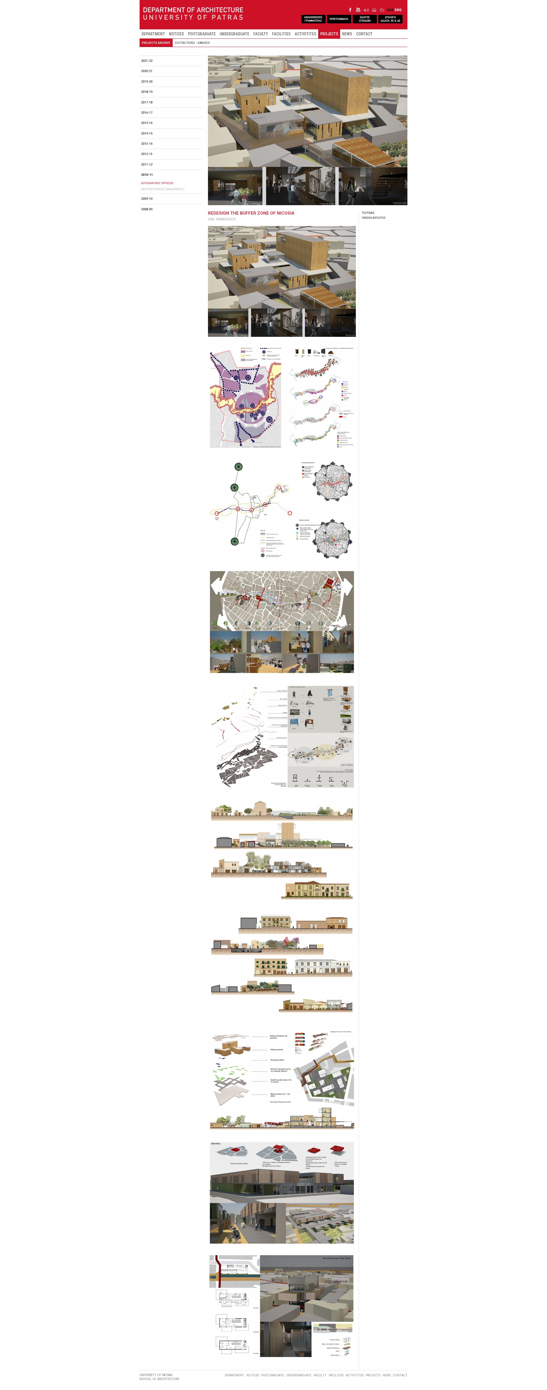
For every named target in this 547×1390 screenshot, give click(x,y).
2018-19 (146, 92)
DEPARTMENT (153, 34)
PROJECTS (329, 34)
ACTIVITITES (305, 34)
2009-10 (146, 199)
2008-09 (146, 209)
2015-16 (146, 123)
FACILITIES (281, 34)
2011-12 (146, 164)
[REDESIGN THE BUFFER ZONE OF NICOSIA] (282, 281)
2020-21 (146, 71)
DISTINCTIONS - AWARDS (192, 43)
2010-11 (147, 175)
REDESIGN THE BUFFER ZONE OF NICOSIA (251, 213)
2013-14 (146, 144)
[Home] (193, 14)
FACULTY (260, 34)
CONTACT (364, 34)
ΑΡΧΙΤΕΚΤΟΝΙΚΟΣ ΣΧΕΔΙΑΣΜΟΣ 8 (162, 189)
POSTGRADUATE (202, 34)
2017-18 (146, 102)
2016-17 (146, 113)
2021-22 (146, 61)
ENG (398, 10)
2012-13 (146, 154)
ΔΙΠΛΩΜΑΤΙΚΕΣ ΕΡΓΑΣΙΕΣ (157, 183)
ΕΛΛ (390, 10)
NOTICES (176, 34)
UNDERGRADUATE (234, 34)
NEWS (347, 34)
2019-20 (146, 81)
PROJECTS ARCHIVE (156, 43)
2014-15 (146, 133)
